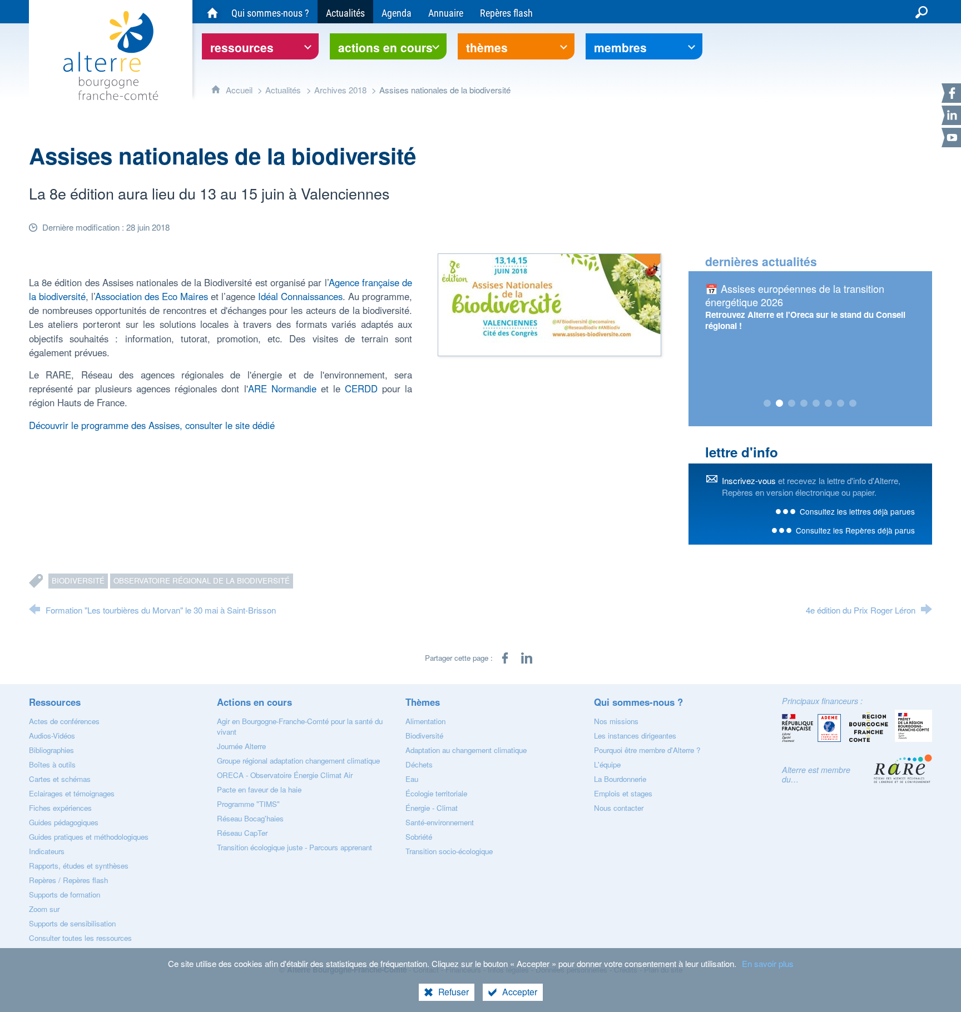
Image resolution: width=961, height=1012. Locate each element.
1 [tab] (767, 403)
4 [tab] (804, 403)
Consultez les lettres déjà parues (857, 511)
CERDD (361, 388)
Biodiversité (78, 580)
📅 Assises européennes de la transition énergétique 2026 (794, 295)
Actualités (283, 90)
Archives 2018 (341, 90)
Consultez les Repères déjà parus (855, 530)
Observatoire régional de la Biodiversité (201, 580)
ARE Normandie (282, 388)
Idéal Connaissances (300, 296)
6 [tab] (828, 403)
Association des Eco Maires (151, 296)
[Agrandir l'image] (549, 303)
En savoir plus (768, 963)
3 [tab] (791, 403)
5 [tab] (816, 403)
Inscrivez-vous (749, 480)
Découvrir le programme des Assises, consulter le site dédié (152, 425)
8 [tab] (853, 403)
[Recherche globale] (921, 11)
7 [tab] (840, 403)
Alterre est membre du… (816, 774)
